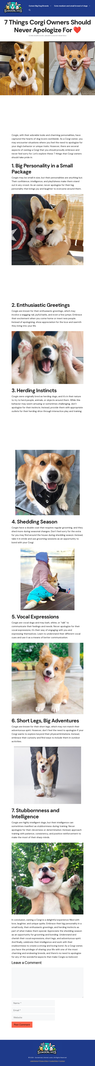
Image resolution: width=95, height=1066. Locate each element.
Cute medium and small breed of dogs (71, 6)
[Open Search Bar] (29, 10)
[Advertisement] (47, 116)
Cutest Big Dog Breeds (39, 6)
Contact (62, 1061)
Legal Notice (34, 1061)
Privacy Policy (44, 1061)
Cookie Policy (54, 1061)
